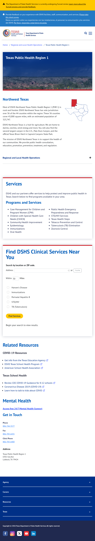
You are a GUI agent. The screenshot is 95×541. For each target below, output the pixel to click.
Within (9, 278)
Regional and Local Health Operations (26, 45)
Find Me (77, 270)
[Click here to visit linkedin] (33, 533)
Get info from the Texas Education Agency (25, 360)
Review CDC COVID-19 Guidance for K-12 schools (28, 382)
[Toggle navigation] (89, 33)
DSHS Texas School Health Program (22, 364)
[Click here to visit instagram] (12, 533)
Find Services (15, 316)
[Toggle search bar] (85, 33)
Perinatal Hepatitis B (21, 297)
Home (5, 45)
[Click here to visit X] (19, 533)
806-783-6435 (9, 434)
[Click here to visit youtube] (26, 533)
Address (9, 270)
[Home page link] (23, 33)
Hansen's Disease (19, 287)
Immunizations (18, 292)
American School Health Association (22, 367)
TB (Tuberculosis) (19, 306)
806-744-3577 (9, 426)
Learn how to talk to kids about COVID (23, 390)
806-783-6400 (9, 442)
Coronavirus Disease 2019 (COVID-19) (23, 386)
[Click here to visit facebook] (5, 533)
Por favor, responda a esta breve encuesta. (30, 23)
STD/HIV (15, 302)
